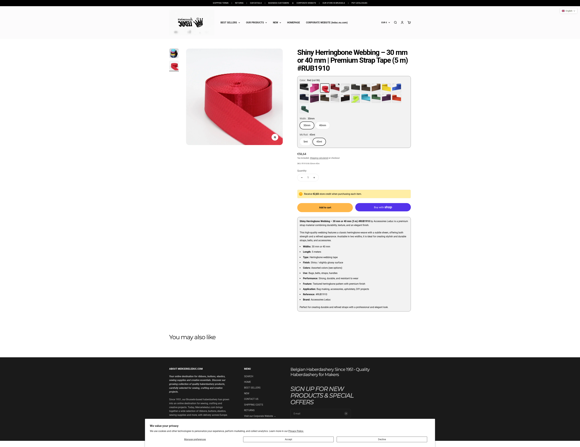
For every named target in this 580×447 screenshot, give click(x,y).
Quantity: (302, 170)
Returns (239, 3)
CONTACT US (251, 399)
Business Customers (278, 3)
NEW (275, 22)
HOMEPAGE (293, 22)
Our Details (256, 3)
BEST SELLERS (229, 22)
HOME (247, 382)
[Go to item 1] (174, 54)
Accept (288, 439)
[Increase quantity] (314, 177)
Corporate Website (306, 3)
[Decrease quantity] (301, 177)
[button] (568, 10)
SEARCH (248, 376)
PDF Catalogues (359, 3)
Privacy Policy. (296, 431)
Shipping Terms (221, 3)
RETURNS (249, 410)
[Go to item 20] (174, 66)
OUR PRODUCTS (255, 22)
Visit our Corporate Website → (260, 416)
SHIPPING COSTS (253, 404)
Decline (382, 439)
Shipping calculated (319, 158)
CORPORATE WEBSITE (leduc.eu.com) (327, 22)
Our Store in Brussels (333, 3)
